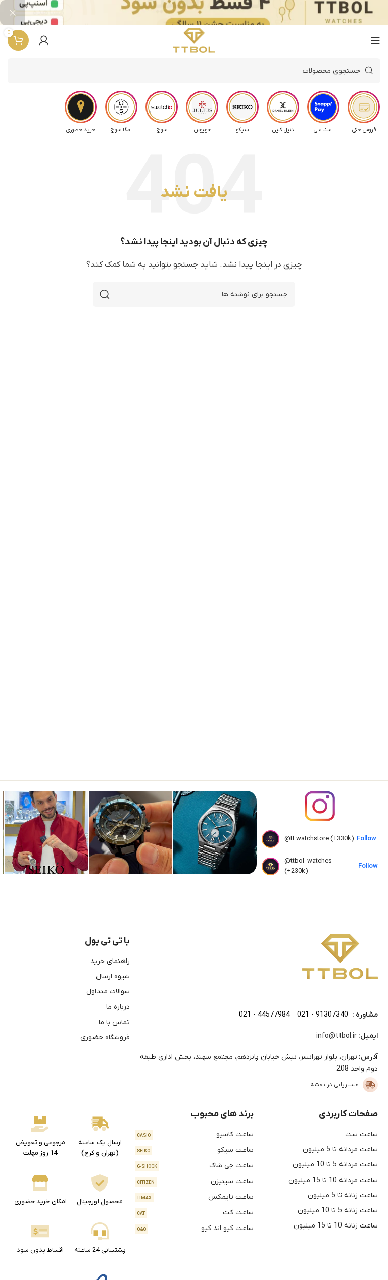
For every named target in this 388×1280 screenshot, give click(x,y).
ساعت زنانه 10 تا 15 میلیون (336, 1226)
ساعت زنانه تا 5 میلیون (343, 1195)
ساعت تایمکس (195, 1197)
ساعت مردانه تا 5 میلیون (340, 1149)
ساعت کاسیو (195, 1134)
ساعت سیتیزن (195, 1181)
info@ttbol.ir (336, 1036)
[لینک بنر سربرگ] (209, 12)
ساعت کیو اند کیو (195, 1228)
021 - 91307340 (322, 1015)
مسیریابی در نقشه (334, 1085)
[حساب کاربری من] (44, 40)
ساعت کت (195, 1212)
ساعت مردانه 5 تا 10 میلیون (335, 1164)
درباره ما (118, 1007)
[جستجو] (104, 294)
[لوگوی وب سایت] (194, 40)
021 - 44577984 (264, 1015)
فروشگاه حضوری (105, 1037)
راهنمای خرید (110, 961)
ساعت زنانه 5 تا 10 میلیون (338, 1210)
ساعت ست (361, 1134)
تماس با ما (114, 1022)
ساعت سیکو (195, 1150)
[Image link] (340, 956)
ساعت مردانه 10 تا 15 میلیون (333, 1180)
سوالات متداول (108, 991)
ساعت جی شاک (195, 1165)
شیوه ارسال (113, 976)
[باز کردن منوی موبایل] (375, 40)
